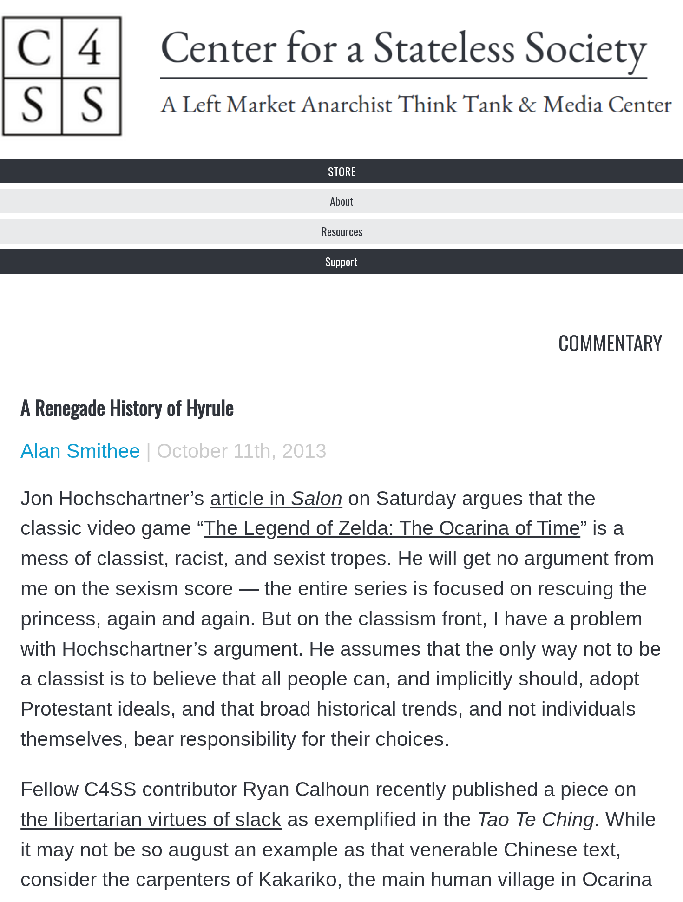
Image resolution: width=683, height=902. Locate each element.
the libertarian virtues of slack (151, 819)
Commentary (610, 342)
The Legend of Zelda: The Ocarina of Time (392, 528)
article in (276, 498)
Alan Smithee (80, 451)
